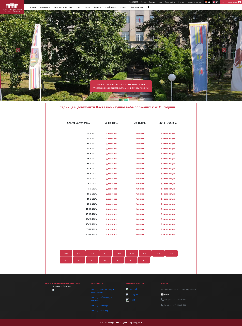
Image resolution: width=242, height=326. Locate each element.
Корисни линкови (137, 7)
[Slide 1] (112, 97)
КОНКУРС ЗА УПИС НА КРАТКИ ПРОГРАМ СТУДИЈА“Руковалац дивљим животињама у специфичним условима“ (121, 86)
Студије (87, 7)
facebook (133, 289)
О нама (33, 7)
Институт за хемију (99, 305)
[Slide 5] (130, 97)
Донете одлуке (168, 133)
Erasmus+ (123, 7)
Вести (160, 2)
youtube (132, 300)
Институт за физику (99, 310)
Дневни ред (111, 133)
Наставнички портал (194, 2)
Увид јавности (110, 7)
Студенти (97, 7)
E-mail (166, 294)
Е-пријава (181, 2)
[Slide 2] (116, 97)
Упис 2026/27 (133, 2)
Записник (140, 133)
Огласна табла (170, 2)
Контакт (143, 2)
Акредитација (45, 7)
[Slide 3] (121, 97)
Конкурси (152, 2)
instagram (133, 294)
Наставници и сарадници (63, 7)
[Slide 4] (125, 97)
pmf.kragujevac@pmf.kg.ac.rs (129, 322)
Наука (78, 7)
